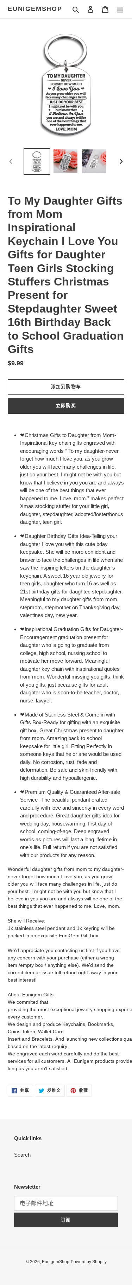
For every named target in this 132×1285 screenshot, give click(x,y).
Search (22, 1155)
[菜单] (120, 9)
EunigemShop (35, 8)
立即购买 (66, 405)
